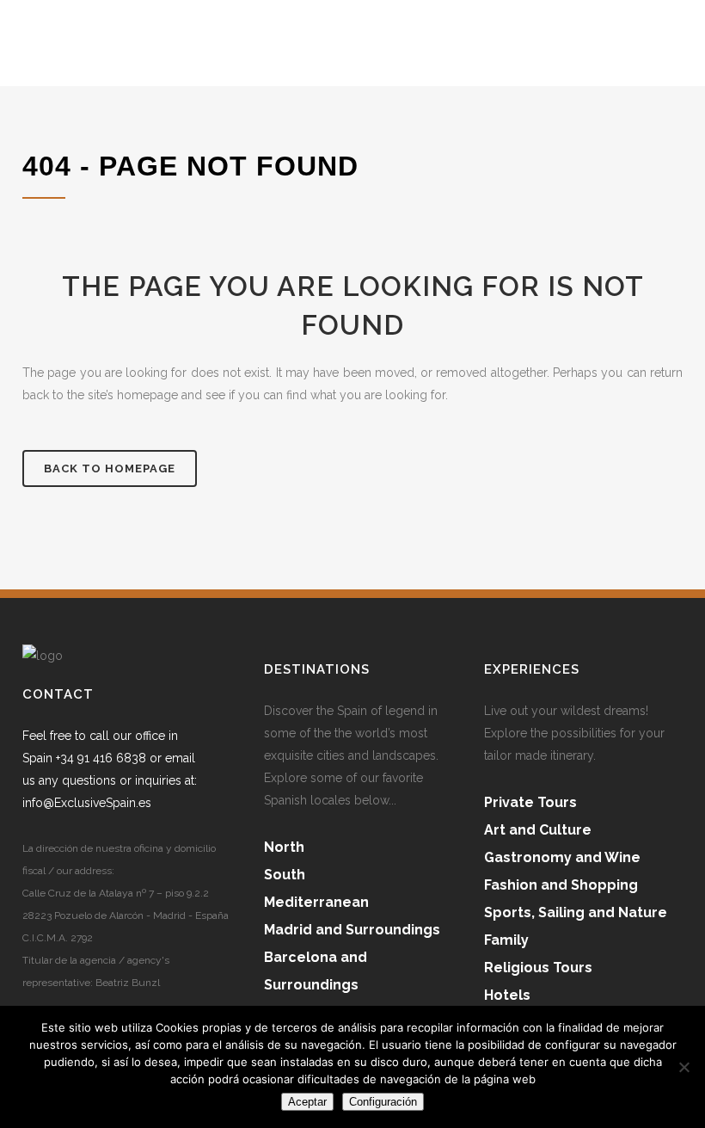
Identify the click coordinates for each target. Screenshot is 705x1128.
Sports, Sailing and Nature (575, 912)
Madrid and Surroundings (352, 930)
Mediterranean (316, 902)
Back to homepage (109, 468)
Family (506, 940)
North (284, 847)
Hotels (507, 995)
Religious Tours (538, 967)
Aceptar (307, 1101)
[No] (683, 1067)
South (284, 874)
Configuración (383, 1101)
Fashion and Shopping (561, 885)
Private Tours (530, 802)
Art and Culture (538, 830)
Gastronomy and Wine (562, 857)
